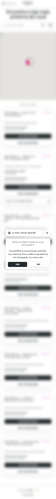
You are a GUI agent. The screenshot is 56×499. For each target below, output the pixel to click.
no (38, 264)
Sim (18, 264)
